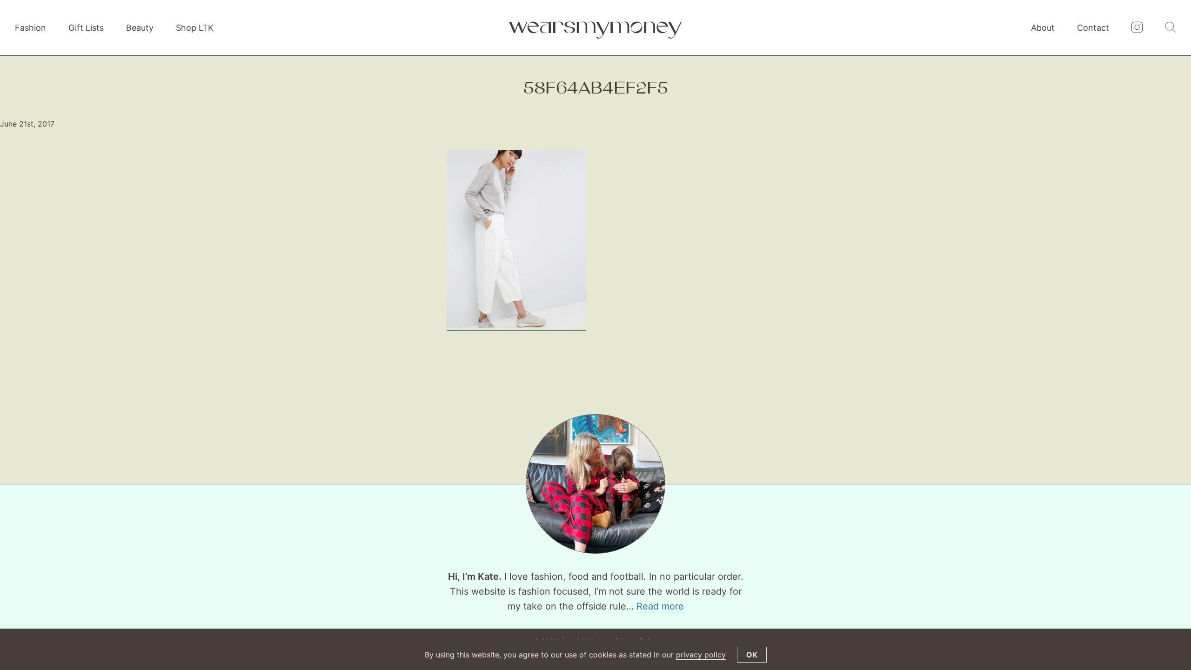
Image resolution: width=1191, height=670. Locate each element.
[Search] (1170, 28)
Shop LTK (195, 28)
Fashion (30, 28)
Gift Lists (86, 28)
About (1043, 28)
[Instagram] (1137, 28)
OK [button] (751, 654)
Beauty (140, 28)
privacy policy (701, 654)
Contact (1093, 28)
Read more (660, 606)
